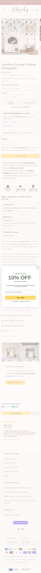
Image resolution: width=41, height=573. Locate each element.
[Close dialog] (37, 267)
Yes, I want (20, 297)
